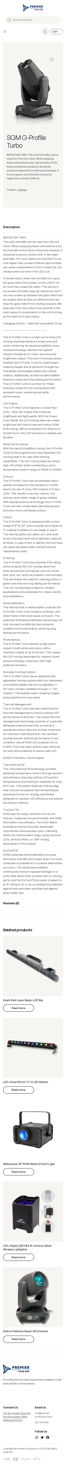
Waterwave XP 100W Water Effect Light (29, 1164)
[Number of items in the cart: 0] (56, 31)
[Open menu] (5, 31)
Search (57, 20)
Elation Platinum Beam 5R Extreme (25, 1331)
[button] (51, 59)
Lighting (22, 189)
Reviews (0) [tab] (11, 903)
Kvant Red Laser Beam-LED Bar (23, 1000)
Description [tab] (11, 227)
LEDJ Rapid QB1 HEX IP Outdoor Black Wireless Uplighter (27, 1247)
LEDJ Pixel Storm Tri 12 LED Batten (25, 1082)
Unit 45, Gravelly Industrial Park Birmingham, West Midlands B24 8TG (16, 1416)
